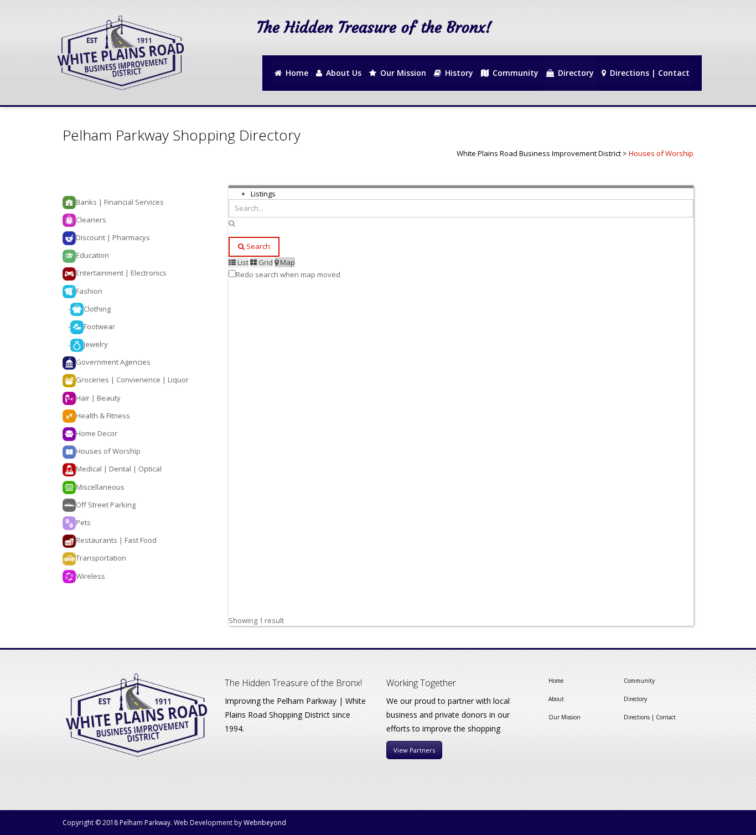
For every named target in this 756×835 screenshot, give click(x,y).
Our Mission (564, 717)
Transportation (101, 558)
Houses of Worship (108, 451)
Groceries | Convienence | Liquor (132, 380)
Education (92, 255)
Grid (265, 262)
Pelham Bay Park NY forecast (654, 45)
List (242, 262)
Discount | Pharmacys (113, 237)
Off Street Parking (106, 505)
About (556, 699)
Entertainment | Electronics (121, 273)
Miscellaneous (100, 487)
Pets (83, 522)
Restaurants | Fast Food (116, 540)
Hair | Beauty (98, 398)
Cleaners (91, 220)
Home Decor (96, 433)
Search (257, 246)
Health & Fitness (103, 416)
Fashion (89, 291)
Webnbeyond (265, 822)
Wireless (90, 576)
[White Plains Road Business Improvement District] (119, 52)
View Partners (414, 750)
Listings (263, 194)
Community (639, 680)
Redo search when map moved (288, 274)
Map (286, 262)
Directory (635, 699)
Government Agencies (113, 362)
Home (555, 680)
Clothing (97, 309)
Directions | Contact (650, 717)
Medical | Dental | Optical (119, 469)
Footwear (99, 326)
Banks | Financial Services (120, 202)
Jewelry (96, 344)
